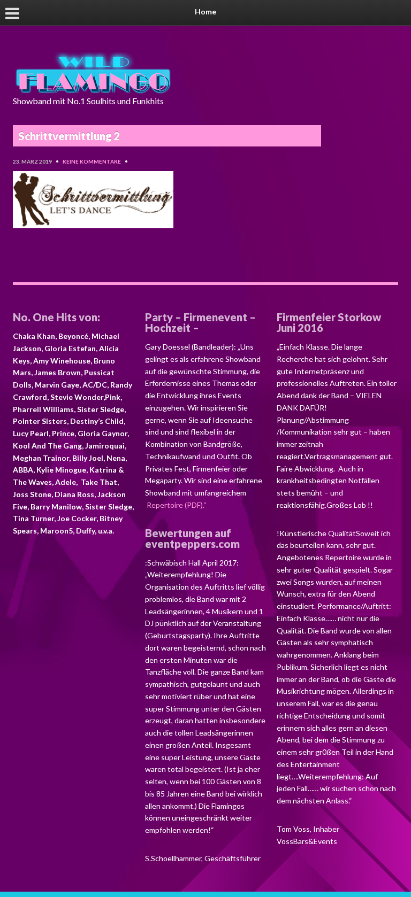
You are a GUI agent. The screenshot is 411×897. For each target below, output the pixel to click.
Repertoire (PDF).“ (176, 504)
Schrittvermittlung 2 (69, 135)
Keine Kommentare (92, 161)
